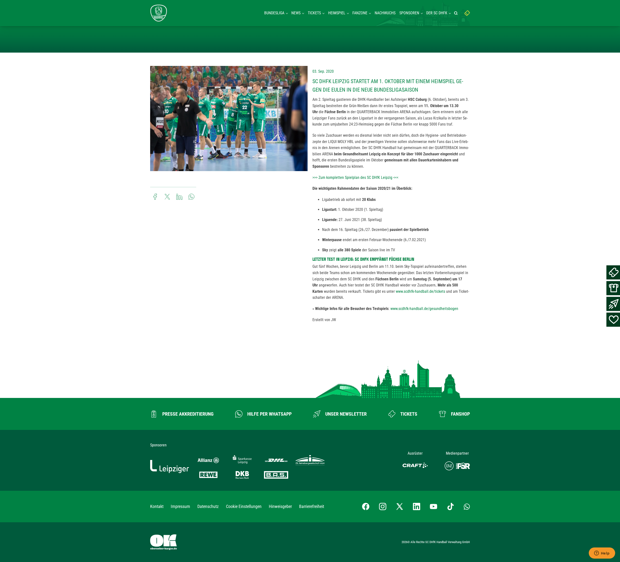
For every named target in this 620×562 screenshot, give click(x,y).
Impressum (180, 506)
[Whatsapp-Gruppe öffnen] (467, 506)
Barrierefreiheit (311, 506)
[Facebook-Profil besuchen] (365, 506)
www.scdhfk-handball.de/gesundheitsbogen (424, 308)
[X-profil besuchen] (399, 506)
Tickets (314, 13)
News (296, 13)
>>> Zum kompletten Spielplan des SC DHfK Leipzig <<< (355, 177)
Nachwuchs (385, 13)
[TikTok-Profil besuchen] (450, 506)
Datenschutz (208, 506)
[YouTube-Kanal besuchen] (433, 506)
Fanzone (359, 13)
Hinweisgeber (280, 506)
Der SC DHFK (436, 13)
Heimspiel (336, 13)
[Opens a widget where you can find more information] (602, 553)
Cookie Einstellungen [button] (244, 506)
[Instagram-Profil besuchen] (382, 506)
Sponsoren (409, 13)
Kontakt (156, 506)
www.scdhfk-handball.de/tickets (420, 291)
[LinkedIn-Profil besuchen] (416, 506)
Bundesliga (274, 13)
